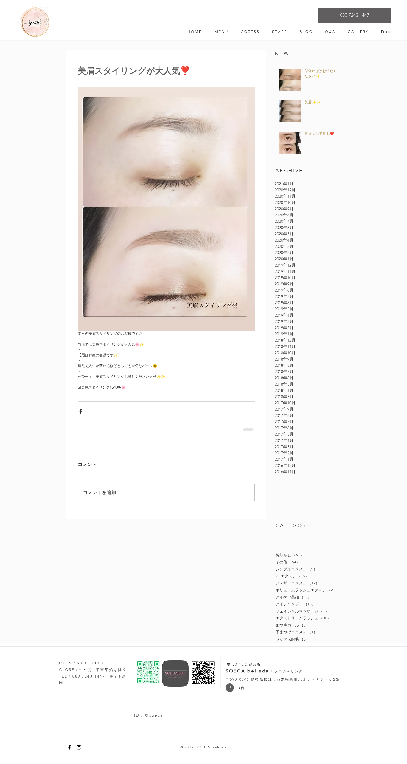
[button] (230, 687)
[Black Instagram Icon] (79, 747)
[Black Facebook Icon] (69, 747)
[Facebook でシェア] (80, 411)
